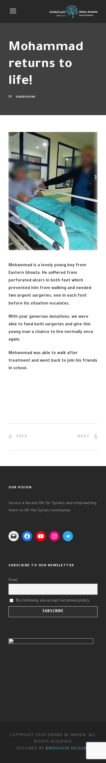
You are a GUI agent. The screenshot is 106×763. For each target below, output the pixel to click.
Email (12, 580)
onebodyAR (25, 97)
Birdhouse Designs (67, 749)
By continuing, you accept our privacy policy (52, 601)
